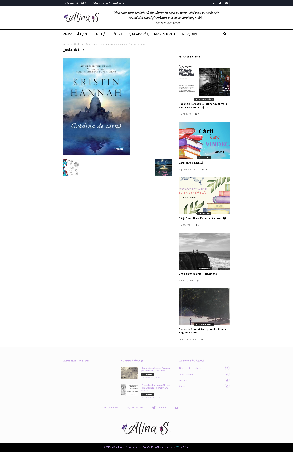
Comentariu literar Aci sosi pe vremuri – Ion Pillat (155, 369)
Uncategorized (204, 269)
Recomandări (139, 34)
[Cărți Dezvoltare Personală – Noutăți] (204, 195)
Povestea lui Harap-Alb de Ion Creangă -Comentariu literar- (155, 388)
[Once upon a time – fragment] (204, 251)
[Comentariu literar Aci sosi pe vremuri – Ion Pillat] (129, 373)
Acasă (66, 44)
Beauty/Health (165, 34)
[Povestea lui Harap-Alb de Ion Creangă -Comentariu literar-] (129, 390)
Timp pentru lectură (204, 99)
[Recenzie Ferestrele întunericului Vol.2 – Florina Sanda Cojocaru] (204, 81)
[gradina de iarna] (117, 107)
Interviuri (189, 34)
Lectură (99, 34)
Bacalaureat (147, 374)
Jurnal (82, 34)
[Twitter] (220, 3)
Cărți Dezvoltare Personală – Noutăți (202, 218)
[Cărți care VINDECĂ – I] (204, 140)
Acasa (67, 34)
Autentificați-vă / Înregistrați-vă (108, 3)
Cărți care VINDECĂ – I (193, 162)
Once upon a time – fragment (198, 273)
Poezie (118, 34)
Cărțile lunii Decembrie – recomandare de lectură (99, 44)
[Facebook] (207, 3)
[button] (225, 34)
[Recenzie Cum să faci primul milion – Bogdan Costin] (204, 306)
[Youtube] (226, 3)
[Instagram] (213, 3)
